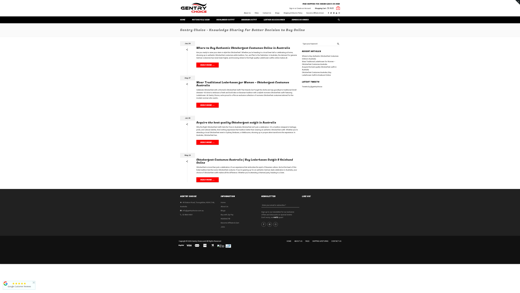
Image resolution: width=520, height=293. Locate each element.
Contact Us (267, 13)
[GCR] (5, 283)
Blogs (277, 13)
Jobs (223, 227)
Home (223, 202)
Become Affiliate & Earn (315, 13)
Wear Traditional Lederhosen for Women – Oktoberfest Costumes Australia (242, 83)
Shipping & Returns (320, 241)
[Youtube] (336, 13)
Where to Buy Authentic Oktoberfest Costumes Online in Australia (243, 48)
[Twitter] (331, 13)
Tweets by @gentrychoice (312, 87)
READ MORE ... (207, 65)
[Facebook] (328, 13)
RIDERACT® (225, 219)
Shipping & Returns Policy (293, 13)
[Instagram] (339, 13)
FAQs (257, 13)
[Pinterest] (333, 13)
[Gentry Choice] (193, 8)
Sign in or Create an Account (300, 8)
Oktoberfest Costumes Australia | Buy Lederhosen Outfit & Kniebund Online (244, 161)
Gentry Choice (197, 241)
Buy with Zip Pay (227, 215)
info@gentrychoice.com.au (193, 211)
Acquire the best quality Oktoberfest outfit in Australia (236, 123)
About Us (247, 13)
